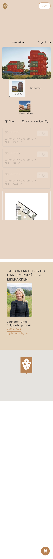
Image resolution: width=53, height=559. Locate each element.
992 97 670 (14, 329)
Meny (45, 5)
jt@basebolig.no (17, 333)
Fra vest (17, 93)
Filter (11, 121)
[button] (26, 364)
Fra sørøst (35, 88)
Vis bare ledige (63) (37, 121)
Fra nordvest (26, 113)
